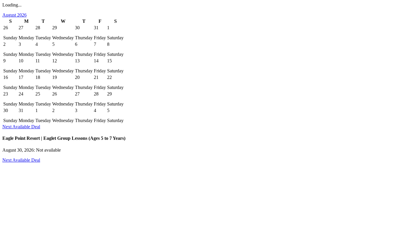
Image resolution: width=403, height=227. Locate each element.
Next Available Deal (21, 126)
